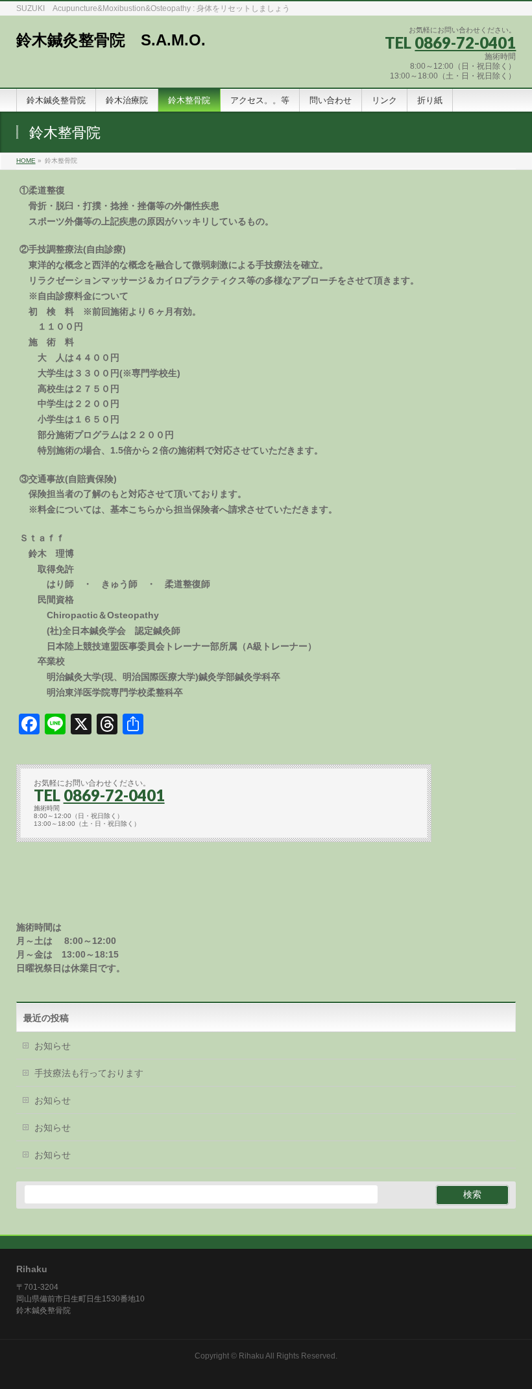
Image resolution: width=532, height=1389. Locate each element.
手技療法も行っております (88, 1073)
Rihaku (251, 1355)
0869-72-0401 (465, 42)
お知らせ (52, 1046)
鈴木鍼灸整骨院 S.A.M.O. (111, 40)
